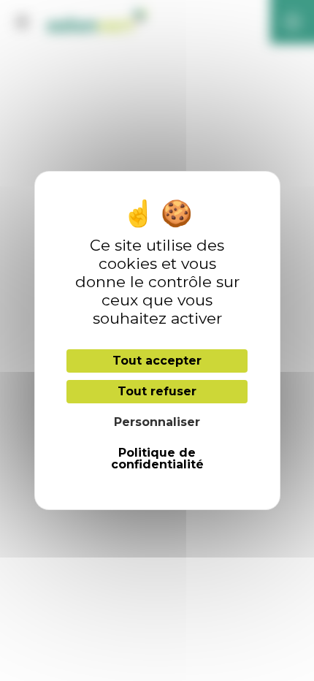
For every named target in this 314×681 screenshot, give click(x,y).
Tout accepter (157, 361)
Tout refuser (157, 391)
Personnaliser (157, 422)
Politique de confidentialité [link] (157, 458)
